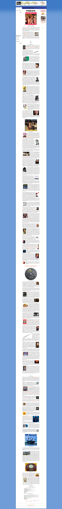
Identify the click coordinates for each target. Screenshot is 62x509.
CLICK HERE (42, 21)
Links (35, 504)
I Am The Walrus (28, 141)
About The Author (28, 504)
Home (26, 504)
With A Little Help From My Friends (32, 47)
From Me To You (36, 320)
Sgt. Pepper (28, 473)
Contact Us (31, 504)
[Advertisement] (18, 24)
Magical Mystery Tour (26, 112)
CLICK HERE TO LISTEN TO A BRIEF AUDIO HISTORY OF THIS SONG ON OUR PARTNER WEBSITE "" (30, 266)
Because (28, 247)
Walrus (34, 209)
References (34, 504)
